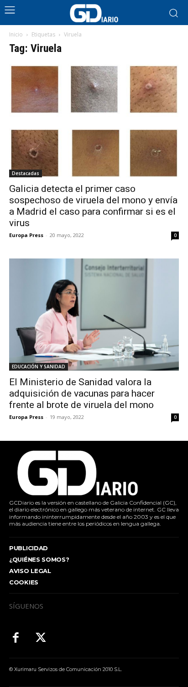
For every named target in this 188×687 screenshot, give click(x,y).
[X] (41, 638)
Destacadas (25, 173)
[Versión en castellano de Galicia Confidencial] (94, 13)
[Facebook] (15, 638)
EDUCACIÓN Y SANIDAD (38, 366)
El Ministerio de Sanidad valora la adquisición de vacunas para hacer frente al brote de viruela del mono (82, 393)
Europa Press (26, 235)
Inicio (16, 34)
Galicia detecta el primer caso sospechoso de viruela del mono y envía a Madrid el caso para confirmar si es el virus (93, 205)
